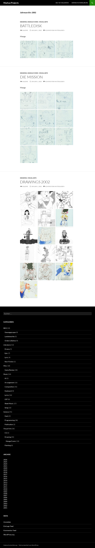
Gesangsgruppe (10, 332)
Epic (6, 353)
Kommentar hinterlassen (54, 30)
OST (6, 399)
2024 (5, 464)
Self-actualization (62, 2)
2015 (5, 478)
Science (6, 412)
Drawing (23, 22)
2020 (5, 468)
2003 (5, 504)
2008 (5, 493)
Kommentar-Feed (9, 530)
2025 (5, 462)
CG (6, 433)
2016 (5, 476)
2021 (5, 466)
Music (5, 374)
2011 (5, 487)
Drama (7, 349)
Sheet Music (9, 403)
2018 (5, 472)
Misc (5, 366)
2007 (5, 495)
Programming (10, 420)
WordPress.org (8, 535)
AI (5, 378)
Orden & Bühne (10, 341)
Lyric (6, 357)
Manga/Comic (33, 22)
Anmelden (7, 522)
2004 (5, 502)
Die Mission (31, 77)
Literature (7, 345)
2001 (5, 508)
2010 (5, 489)
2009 (5, 491)
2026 (5, 460)
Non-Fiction (9, 362)
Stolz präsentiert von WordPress (28, 545)
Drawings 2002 (35, 181)
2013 (5, 483)
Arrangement (9, 383)
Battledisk (31, 25)
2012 (5, 485)
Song (6, 408)
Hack (6, 416)
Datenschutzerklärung (80, 2)
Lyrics (7, 395)
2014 (5, 481)
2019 (5, 470)
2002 (5, 506)
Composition (9, 387)
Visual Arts (43, 22)
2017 (5, 474)
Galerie (25, 30)
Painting (8, 445)
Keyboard (8, 391)
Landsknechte (9, 336)
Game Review (9, 370)
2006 (5, 497)
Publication (9, 424)
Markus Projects (11, 3)
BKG (5, 328)
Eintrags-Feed (8, 526)
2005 (5, 499)
